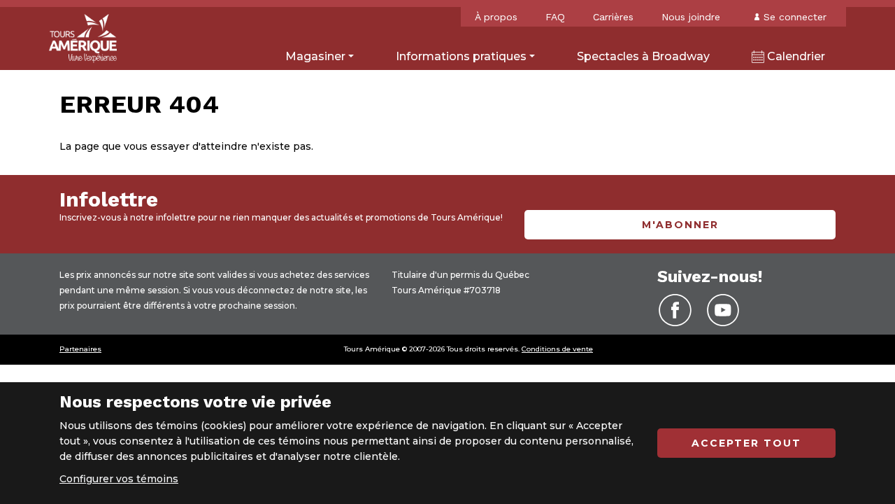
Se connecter (795, 16)
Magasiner (315, 56)
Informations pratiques (461, 56)
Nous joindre (690, 16)
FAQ (555, 16)
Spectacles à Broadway (643, 56)
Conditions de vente (557, 349)
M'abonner (680, 224)
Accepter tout (746, 443)
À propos (496, 16)
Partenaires (80, 349)
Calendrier (794, 56)
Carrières (613, 16)
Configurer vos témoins (118, 478)
